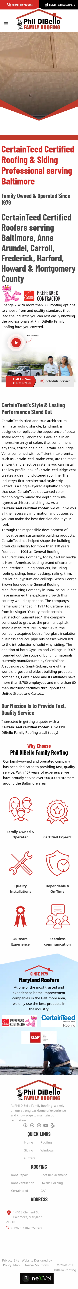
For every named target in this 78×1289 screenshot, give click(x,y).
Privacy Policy (7, 1262)
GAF (43, 1191)
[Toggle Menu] (6, 23)
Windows (47, 1150)
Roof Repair (19, 1175)
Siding (28, 1150)
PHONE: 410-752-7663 (26, 1228)
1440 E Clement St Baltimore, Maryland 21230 (24, 1217)
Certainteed (19, 1191)
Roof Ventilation (22, 1183)
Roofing (46, 1142)
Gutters (29, 1158)
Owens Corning (52, 1183)
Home (28, 1142)
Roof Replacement (54, 1175)
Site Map (16, 1262)
